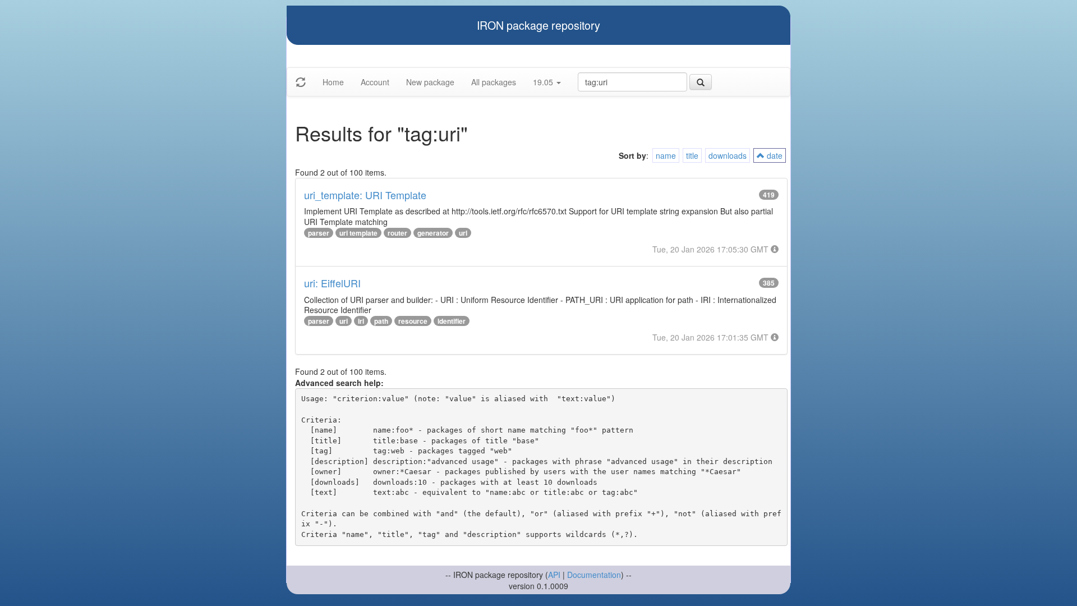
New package (430, 82)
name (666, 155)
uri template (358, 233)
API (554, 574)
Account (375, 82)
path (381, 321)
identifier (452, 321)
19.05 (544, 82)
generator (433, 233)
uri (343, 321)
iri (361, 321)
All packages (493, 82)
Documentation (594, 574)
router (397, 233)
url (463, 233)
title (692, 155)
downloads (727, 155)
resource (412, 321)
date (774, 155)
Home (333, 82)
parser (318, 233)
